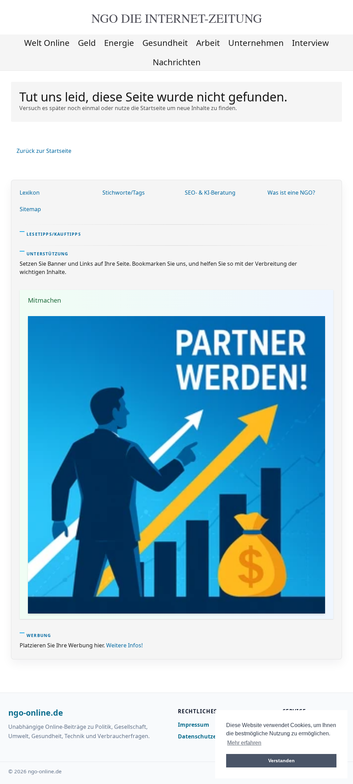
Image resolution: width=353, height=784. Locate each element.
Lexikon (30, 192)
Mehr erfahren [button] (244, 743)
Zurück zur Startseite (44, 151)
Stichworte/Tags (123, 192)
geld (87, 42)
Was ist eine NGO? (291, 192)
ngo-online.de (35, 713)
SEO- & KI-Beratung (210, 192)
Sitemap (30, 209)
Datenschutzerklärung (209, 736)
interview (310, 42)
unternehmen (256, 42)
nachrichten (177, 62)
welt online (47, 42)
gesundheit (165, 42)
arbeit (208, 42)
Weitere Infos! (124, 645)
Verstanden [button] (281, 760)
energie (119, 42)
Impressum (193, 724)
